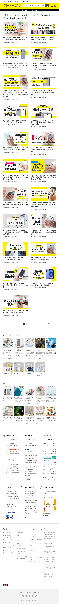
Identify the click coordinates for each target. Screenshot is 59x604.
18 (34, 323)
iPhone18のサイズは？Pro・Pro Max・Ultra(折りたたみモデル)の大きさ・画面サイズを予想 (15, 232)
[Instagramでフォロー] (29, 596)
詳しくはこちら (10, 478)
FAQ (18, 535)
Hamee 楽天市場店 (7, 532)
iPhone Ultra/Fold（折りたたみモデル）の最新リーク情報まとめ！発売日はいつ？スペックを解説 (43, 122)
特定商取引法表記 (21, 551)
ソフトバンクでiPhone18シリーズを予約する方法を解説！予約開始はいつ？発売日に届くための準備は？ (43, 177)
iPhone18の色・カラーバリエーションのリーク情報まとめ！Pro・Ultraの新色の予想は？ (43, 232)
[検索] (47, 5)
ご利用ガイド (20, 532)
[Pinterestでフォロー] (33, 596)
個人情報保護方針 (21, 548)
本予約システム (47, 451)
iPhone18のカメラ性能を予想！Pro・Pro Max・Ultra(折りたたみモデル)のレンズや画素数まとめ (43, 204)
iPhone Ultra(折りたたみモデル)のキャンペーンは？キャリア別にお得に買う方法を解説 (43, 92)
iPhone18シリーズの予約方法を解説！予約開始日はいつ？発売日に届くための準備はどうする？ (43, 65)
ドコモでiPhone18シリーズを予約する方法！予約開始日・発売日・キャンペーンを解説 (43, 149)
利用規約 (19, 543)
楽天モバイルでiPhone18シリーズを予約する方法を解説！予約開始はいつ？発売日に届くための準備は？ (15, 177)
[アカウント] (52, 6)
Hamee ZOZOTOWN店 (8, 545)
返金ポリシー (20, 553)
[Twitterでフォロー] (26, 596)
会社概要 (19, 545)
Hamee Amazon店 (7, 540)
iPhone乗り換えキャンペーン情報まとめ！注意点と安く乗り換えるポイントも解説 (15, 285)
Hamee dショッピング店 (9, 550)
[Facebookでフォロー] (23, 596)
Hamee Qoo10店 (7, 547)
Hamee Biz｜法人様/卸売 (9, 553)
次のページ (49, 323)
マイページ (19, 540)
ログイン (19, 538)
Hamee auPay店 (7, 542)
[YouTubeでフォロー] (36, 596)
